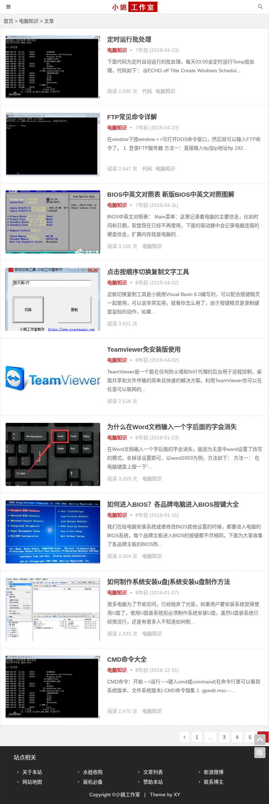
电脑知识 (29, 21)
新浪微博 (213, 772)
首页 (8, 21)
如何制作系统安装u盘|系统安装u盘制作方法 (168, 582)
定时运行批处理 (129, 39)
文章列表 (153, 772)
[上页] (184, 737)
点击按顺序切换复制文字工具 (148, 272)
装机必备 (93, 782)
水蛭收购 (93, 772)
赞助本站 (153, 782)
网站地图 (32, 782)
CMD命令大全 (127, 659)
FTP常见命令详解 (132, 117)
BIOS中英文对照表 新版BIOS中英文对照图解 (170, 194)
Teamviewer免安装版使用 (144, 349)
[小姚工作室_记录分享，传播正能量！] (134, 10)
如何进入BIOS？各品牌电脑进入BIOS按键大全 (173, 504)
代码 (147, 91)
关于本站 (32, 772)
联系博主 (213, 782)
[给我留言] (259, 752)
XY (177, 794)
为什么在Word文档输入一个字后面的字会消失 (172, 427)
